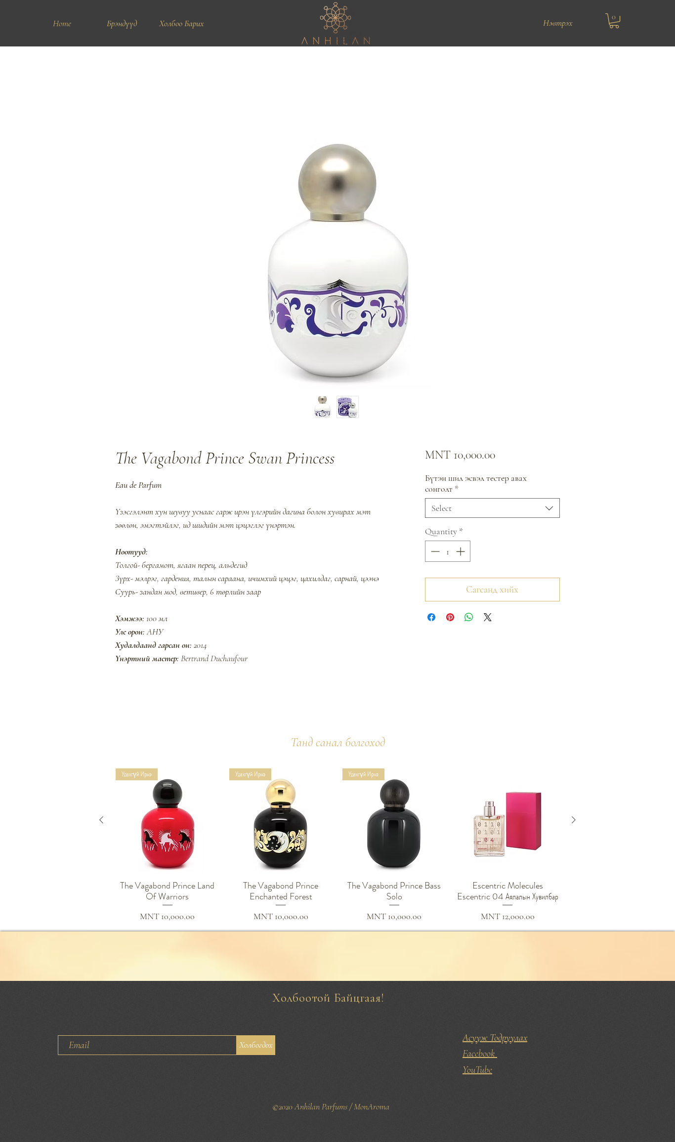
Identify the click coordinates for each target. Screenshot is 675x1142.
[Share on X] (488, 618)
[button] (122, 23)
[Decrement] (434, 552)
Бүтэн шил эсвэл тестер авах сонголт (476, 484)
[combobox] (492, 509)
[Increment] (461, 552)
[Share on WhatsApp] (469, 618)
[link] (614, 20)
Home (124, 81)
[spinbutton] (448, 552)
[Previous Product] (101, 821)
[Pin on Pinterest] (450, 618)
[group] (337, 846)
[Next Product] (574, 821)
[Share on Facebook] (431, 618)
